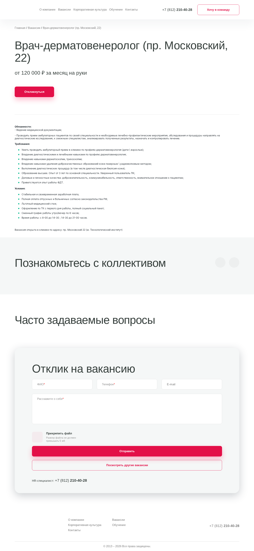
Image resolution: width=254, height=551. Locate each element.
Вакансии (64, 9)
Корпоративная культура (90, 9)
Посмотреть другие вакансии (127, 465)
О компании (47, 9)
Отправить (127, 451)
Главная (20, 27)
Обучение (116, 9)
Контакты (131, 9)
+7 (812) (177, 10)
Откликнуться (34, 91)
